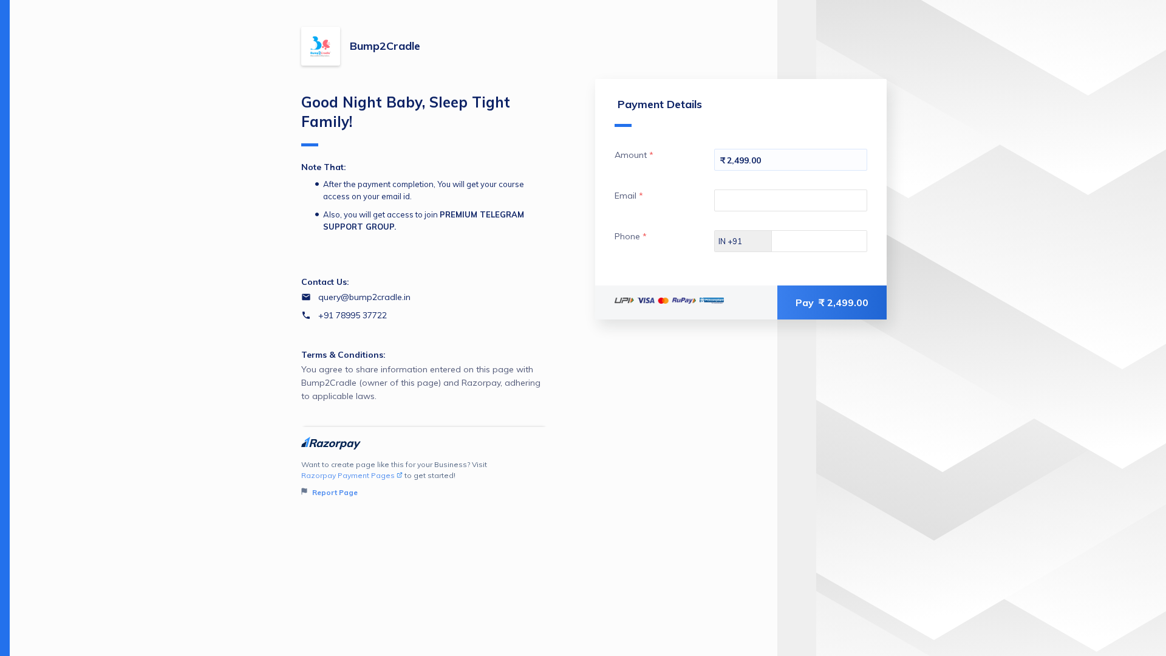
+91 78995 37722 (352, 315)
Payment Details (660, 104)
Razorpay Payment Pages (348, 475)
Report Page (334, 492)
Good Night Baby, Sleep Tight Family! (405, 112)
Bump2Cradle (385, 46)
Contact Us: (325, 281)
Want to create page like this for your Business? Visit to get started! (394, 478)
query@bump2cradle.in (364, 297)
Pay (832, 302)
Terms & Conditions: (343, 354)
